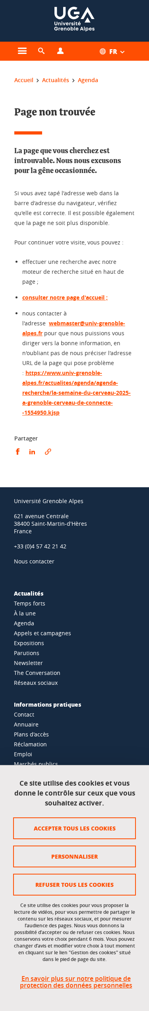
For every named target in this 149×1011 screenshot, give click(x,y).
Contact (24, 714)
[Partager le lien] (48, 451)
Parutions (26, 653)
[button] (41, 51)
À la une (25, 613)
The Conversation (37, 673)
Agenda (24, 623)
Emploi (23, 754)
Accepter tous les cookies (75, 828)
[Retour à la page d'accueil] (74, 20)
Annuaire (26, 724)
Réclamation (30, 744)
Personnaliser (74, 856)
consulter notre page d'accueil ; (65, 297)
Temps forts (29, 603)
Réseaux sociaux (36, 682)
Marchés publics (36, 764)
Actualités (28, 593)
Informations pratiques (47, 704)
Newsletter (28, 663)
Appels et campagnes (42, 633)
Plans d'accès (31, 734)
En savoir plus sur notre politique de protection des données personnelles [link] (76, 982)
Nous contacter (34, 561)
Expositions (29, 643)
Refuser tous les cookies (74, 884)
